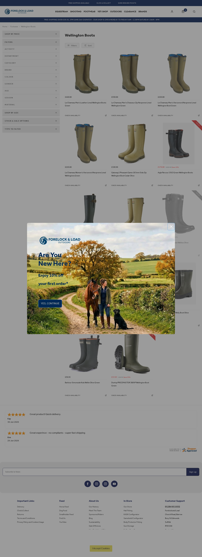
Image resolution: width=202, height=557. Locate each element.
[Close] (171, 226)
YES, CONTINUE (50, 303)
